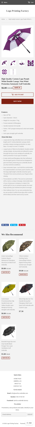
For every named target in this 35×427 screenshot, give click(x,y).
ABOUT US (17, 383)
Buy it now (17, 101)
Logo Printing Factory (17, 10)
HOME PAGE (17, 378)
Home (3, 19)
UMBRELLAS (17, 381)
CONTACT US (17, 386)
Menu (5, 2)
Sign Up (30, 414)
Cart (32, 2)
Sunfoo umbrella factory (21, 400)
